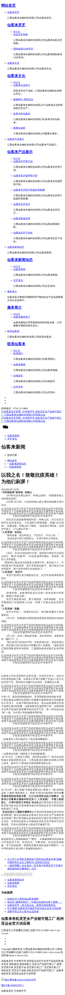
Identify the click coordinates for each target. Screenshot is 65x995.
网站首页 (8, 5)
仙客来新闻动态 (17, 463)
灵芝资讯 (12, 886)
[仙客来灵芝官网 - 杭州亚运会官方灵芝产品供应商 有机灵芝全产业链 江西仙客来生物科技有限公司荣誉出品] (32, 416)
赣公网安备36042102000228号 (20, 979)
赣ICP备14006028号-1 (12, 985)
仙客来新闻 (15, 467)
